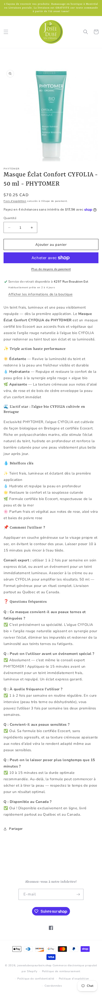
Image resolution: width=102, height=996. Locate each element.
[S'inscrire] (78, 894)
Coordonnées (53, 986)
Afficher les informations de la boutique (40, 294)
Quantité (10, 218)
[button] (6, 32)
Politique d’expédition (74, 978)
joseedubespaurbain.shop (34, 965)
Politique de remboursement (61, 971)
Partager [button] (16, 828)
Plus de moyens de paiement (51, 269)
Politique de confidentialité (35, 978)
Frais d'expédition (15, 201)
